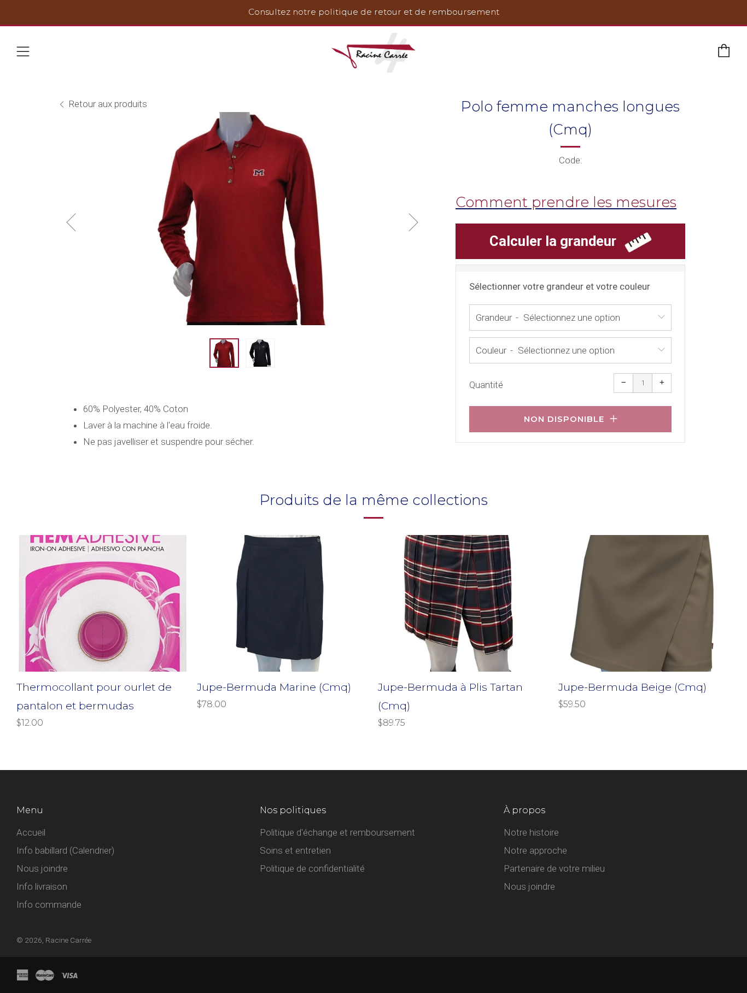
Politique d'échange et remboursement (337, 832)
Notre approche (535, 850)
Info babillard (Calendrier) (65, 850)
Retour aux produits (107, 103)
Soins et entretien (295, 850)
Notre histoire (531, 832)
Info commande (48, 904)
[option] (242, 218)
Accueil (30, 832)
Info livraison (41, 886)
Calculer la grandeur (552, 241)
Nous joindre (42, 868)
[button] (224, 353)
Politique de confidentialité (312, 868)
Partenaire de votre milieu (554, 868)
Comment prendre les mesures (566, 202)
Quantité (486, 384)
